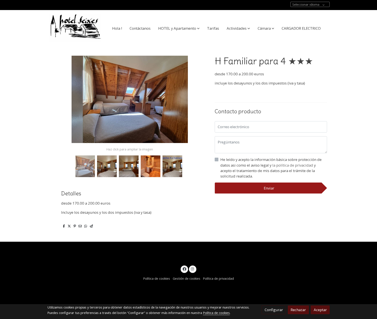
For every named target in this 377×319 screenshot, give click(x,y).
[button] (178, 28)
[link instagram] (192, 269)
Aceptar (320, 309)
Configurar (274, 309)
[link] (75, 28)
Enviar (269, 188)
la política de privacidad (293, 165)
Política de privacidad (218, 278)
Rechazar (298, 309)
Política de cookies (156, 278)
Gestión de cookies (186, 278)
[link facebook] (184, 269)
